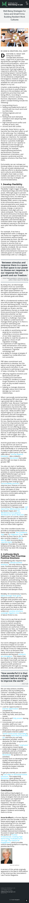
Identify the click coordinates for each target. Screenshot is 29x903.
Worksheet (14, 458)
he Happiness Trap (15, 534)
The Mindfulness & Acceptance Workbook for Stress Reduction (12, 513)
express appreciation (10, 709)
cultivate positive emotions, (11, 563)
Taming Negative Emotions (12, 455)
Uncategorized (5, 30)
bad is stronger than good (11, 596)
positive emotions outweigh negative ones (12, 612)
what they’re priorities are (15, 736)
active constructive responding (14, 734)
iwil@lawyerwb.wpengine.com (8, 892)
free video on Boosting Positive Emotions (14, 775)
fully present (18, 718)
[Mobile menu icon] (26, 2)
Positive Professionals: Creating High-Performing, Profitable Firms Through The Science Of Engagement (12, 839)
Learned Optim (6, 542)
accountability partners (10, 483)
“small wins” (23, 745)
